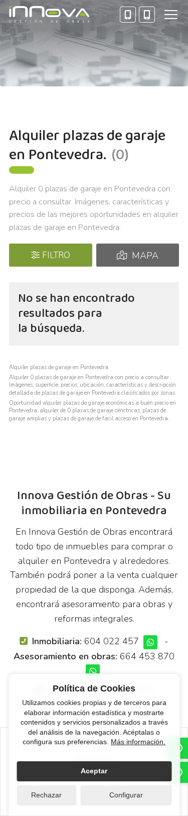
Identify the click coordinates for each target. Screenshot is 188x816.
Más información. (138, 742)
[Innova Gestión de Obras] (49, 14)
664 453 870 (147, 656)
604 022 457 (111, 641)
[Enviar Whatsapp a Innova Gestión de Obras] (150, 642)
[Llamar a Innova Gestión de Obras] (128, 15)
